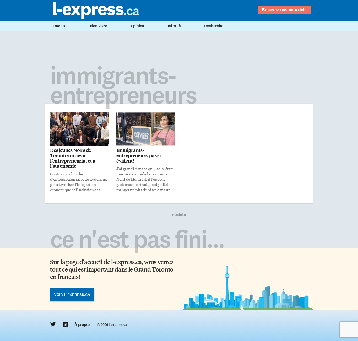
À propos (82, 324)
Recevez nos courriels (284, 10)
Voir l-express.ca (72, 294)
